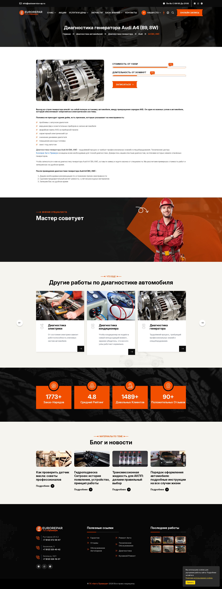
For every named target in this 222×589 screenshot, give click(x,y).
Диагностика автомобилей (89, 34)
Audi (140, 34)
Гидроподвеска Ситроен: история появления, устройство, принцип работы (92, 477)
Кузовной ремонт (127, 556)
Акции (62, 12)
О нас (50, 12)
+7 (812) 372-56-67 (51, 540)
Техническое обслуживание (126, 544)
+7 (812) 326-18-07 (51, 559)
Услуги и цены (77, 12)
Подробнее (42, 486)
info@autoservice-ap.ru (34, 3)
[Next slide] (202, 323)
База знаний (112, 12)
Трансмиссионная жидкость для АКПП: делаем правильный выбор (127, 477)
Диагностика (125, 551)
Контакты (131, 12)
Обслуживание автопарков (97, 549)
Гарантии (94, 538)
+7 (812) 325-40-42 (51, 549)
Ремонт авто (125, 538)
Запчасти (97, 12)
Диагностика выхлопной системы (116, 327)
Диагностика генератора (120, 34)
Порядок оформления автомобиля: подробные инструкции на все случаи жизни (168, 477)
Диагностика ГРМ (165, 325)
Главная (67, 34)
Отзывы (94, 543)
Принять (190, 582)
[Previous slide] (19, 323)
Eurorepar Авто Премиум (47, 153)
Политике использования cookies (199, 578)
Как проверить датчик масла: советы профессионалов (52, 475)
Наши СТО (153, 12)
